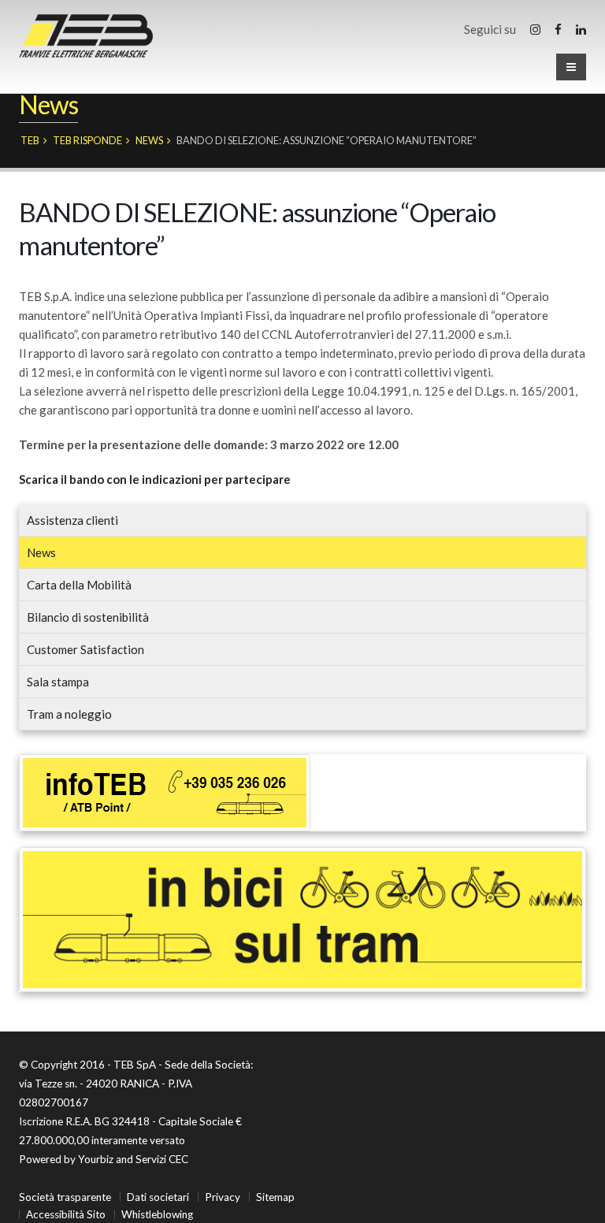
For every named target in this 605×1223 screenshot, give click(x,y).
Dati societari (158, 1197)
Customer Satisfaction (85, 649)
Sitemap (275, 1197)
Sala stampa (58, 682)
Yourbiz (95, 1159)
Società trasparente (65, 1197)
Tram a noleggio (69, 714)
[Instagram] (535, 29)
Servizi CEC (161, 1159)
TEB (29, 140)
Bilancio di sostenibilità (88, 617)
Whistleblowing (157, 1214)
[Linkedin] (581, 29)
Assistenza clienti (72, 520)
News (149, 140)
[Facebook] (558, 29)
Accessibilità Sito (66, 1214)
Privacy (222, 1197)
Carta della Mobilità (79, 585)
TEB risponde (87, 140)
